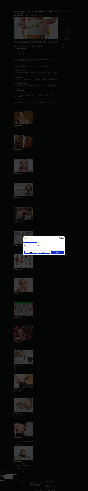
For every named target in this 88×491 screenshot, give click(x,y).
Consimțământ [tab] (30, 241)
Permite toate (57, 252)
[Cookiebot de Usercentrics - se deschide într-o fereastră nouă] (60, 238)
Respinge (30, 252)
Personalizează (43, 252)
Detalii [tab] (44, 241)
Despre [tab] (58, 241)
